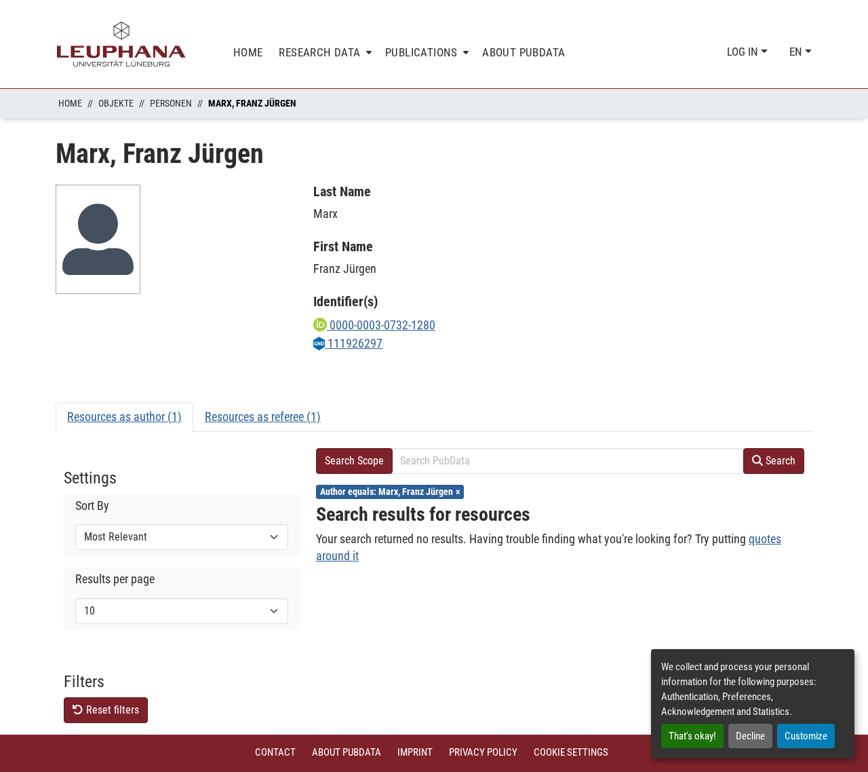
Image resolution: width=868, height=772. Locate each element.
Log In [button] (744, 51)
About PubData (346, 752)
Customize (806, 736)
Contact (275, 752)
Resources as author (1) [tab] (124, 416)
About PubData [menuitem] (523, 52)
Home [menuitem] (248, 52)
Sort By (92, 506)
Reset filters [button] (111, 709)
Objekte (116, 103)
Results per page (115, 579)
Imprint (415, 752)
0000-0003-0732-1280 (381, 325)
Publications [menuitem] (421, 52)
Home (70, 103)
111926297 (353, 343)
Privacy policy (483, 752)
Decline (750, 736)
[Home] (121, 44)
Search (779, 460)
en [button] (797, 51)
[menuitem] (324, 52)
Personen (171, 103)
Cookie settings (571, 752)
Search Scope (354, 460)
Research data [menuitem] (319, 52)
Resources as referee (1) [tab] (263, 416)
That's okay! (692, 736)
